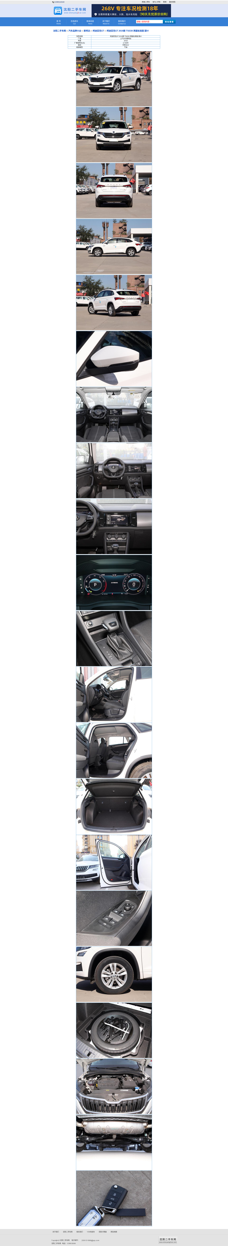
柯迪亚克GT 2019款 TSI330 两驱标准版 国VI (128, 31)
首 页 (58, 22)
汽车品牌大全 (74, 31)
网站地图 (114, 1232)
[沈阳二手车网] (69, 14)
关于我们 (106, 22)
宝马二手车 (156, 2)
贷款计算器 (103, 1232)
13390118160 (59, 2)
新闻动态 (90, 22)
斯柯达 (87, 31)
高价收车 (172, 2)
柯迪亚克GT (98, 31)
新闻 (164, 2)
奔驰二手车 (146, 2)
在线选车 (74, 22)
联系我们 (122, 22)
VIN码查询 (91, 1232)
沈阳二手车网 (59, 31)
